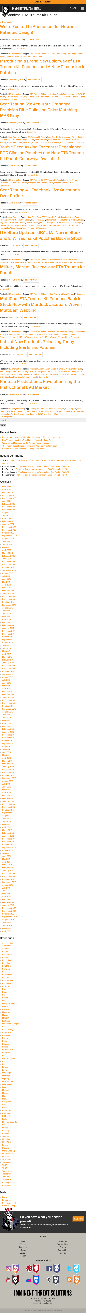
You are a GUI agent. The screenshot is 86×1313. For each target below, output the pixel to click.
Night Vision (7, 1110)
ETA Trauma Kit (36, 180)
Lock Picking (7, 1084)
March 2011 (7, 865)
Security (5, 1136)
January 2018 (8, 628)
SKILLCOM (6, 1142)
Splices (5, 1145)
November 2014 (9, 738)
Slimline (57, 183)
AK (63, 409)
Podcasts (23, 1247)
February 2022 (8, 504)
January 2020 (8, 559)
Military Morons (67, 294)
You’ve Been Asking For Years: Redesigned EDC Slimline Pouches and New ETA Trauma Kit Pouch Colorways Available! (42, 153)
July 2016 (6, 680)
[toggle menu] (82, 8)
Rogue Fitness (28, 228)
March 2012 (7, 830)
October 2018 (8, 602)
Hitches (5, 1044)
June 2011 (6, 856)
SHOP (73, 8)
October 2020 (8, 533)
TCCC (4, 1165)
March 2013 (7, 796)
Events (5, 1006)
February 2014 (8, 764)
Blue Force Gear (34, 217)
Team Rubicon (32, 223)
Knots (4, 1070)
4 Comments (74, 337)
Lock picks (41, 372)
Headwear (6, 1035)
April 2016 (6, 689)
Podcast (5, 1125)
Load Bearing (7, 1081)
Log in (4, 1197)
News (4, 1105)
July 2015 (6, 715)
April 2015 (6, 723)
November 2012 (8, 807)
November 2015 (9, 703)
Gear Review (57, 137)
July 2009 (6, 923)
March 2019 (7, 588)
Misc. (4, 1099)
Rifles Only (70, 140)
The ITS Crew (33, 39)
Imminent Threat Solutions (74, 137)
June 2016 (6, 683)
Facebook (65, 217)
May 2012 (6, 824)
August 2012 (7, 816)
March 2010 (7, 899)
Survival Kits (7, 1159)
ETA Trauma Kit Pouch (39, 54)
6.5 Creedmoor (66, 142)
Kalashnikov (5, 414)
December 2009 (9, 908)
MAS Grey (27, 142)
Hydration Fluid (55, 260)
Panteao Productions (20, 414)
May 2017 (6, 651)
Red (15, 99)
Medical (52, 94)
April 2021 (6, 518)
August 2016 (7, 677)
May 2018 (6, 617)
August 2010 (7, 885)
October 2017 (7, 637)
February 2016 (8, 694)
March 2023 (7, 492)
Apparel (5, 949)
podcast (42, 223)
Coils (4, 972)
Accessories (7, 943)
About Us (63, 1241)
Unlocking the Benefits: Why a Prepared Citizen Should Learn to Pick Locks (34, 437)
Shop (23, 1241)
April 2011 (6, 862)
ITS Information (15, 54)
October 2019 (8, 567)
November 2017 (8, 634)
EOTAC (32, 411)
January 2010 (8, 905)
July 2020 (6, 542)
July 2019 (6, 576)
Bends (5, 952)
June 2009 (7, 925)
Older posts (6, 22)
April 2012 (6, 827)
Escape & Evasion (9, 1004)
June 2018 (6, 614)
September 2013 (9, 778)
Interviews (6, 1053)
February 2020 (8, 556)
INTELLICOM (7, 1050)
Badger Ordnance (39, 142)
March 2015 (7, 726)
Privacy (5, 1128)
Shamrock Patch (30, 374)
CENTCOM (6, 966)
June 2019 (6, 579)
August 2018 (7, 608)
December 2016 (9, 666)
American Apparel (37, 369)
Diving (5, 992)
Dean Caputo (70, 409)
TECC (4, 1168)
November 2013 (9, 772)
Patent (3, 56)
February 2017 (8, 660)
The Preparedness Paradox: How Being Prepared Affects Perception (31, 446)
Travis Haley (47, 414)
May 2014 (6, 755)
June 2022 (7, 501)
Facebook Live (68, 225)
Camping (6, 963)
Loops (4, 1087)
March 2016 (7, 692)
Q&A (76, 225)
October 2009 (8, 914)
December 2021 (8, 507)
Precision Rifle (41, 140)
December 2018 (9, 596)
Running (6, 1133)
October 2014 (8, 741)
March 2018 (7, 622)
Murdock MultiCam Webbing (45, 337)
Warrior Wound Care (63, 262)
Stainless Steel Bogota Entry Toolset (20, 377)
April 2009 (6, 931)
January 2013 (8, 801)
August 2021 (7, 513)
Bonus (5, 957)
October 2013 (8, 775)
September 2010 (9, 882)
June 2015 (6, 718)
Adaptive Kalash (54, 409)
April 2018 (6, 619)
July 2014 (6, 749)
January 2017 (8, 663)
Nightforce (4, 223)
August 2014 (7, 746)
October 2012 (8, 810)
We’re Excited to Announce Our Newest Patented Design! (26, 443)
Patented (10, 56)
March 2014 (7, 761)
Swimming (6, 1162)
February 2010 (8, 902)
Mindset (11, 409)
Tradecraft (6, 1174)
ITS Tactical (5, 140)
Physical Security (9, 1122)
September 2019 (9, 570)
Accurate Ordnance (56, 140)
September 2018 (9, 605)
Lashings (6, 1076)
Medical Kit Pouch (27, 262)
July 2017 (6, 645)
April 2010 (6, 897)
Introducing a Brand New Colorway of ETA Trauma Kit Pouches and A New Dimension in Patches (43, 67)
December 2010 (9, 873)
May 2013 (6, 790)
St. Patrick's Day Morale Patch (51, 374)
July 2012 (6, 819)
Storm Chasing (8, 1151)
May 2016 (6, 686)
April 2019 (6, 585)
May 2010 (6, 894)
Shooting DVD (35, 414)
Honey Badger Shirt (8, 372)
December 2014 (9, 735)
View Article (20, 49)
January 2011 (7, 871)
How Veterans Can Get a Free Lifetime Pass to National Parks (28, 440)
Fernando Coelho (63, 411)
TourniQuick (54, 54)
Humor (5, 1047)
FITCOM (5, 1018)
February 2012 (8, 833)
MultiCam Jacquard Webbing (49, 334)
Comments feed (9, 1203)
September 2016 (9, 674)
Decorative (6, 983)
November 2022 (9, 498)
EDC (4, 1001)
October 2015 (8, 706)
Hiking (5, 1038)
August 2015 (7, 712)
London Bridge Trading (24, 140)
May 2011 (6, 859)
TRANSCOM (7, 1180)
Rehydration (49, 262)
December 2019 (9, 562)
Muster (81, 220)
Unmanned (7, 1185)
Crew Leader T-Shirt (54, 369)
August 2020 (8, 539)
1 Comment (79, 142)
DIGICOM (6, 986)
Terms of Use (62, 1244)
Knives (5, 1067)
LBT (12, 140)
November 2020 (9, 530)
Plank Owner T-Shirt (14, 374)
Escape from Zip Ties (56, 223)
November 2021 (8, 510)
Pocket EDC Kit (68, 183)
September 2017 (9, 640)
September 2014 (9, 744)
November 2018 (9, 599)
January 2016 (8, 697)
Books (23, 1250)
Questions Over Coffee (31, 225)
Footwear (6, 1021)
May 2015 (6, 720)
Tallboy (3, 97)
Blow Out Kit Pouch (38, 332)
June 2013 (6, 787)
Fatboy (10, 97)
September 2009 (9, 917)
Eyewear (5, 1009)
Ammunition (7, 946)
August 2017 (7, 642)
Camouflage (7, 960)
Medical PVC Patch (68, 372)
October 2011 (7, 845)
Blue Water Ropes (13, 228)
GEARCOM (6, 1032)
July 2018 (6, 611)
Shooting (6, 1139)
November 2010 (9, 876)
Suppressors (7, 1154)
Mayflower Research (54, 220)
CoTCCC (81, 94)
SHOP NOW (78, 1219)
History (5, 1041)
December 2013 (9, 770)
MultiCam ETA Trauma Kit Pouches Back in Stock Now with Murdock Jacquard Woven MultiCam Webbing (41, 305)
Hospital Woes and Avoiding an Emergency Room (23, 449)
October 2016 (8, 671)
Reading (5, 1131)
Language (6, 1073)
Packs (4, 1119)
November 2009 (9, 911)
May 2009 (6, 928)
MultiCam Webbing (70, 334)
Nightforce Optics (14, 142)
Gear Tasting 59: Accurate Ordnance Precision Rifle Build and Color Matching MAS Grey (38, 110)
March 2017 (7, 657)
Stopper (5, 1148)
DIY (3, 995)
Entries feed (7, 1200)
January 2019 (8, 593)
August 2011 (7, 850)
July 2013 (6, 784)
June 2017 (6, 648)
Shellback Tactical (17, 223)
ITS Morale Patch (42, 97)
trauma (74, 94)
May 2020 (6, 547)
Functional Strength (10, 1024)
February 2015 (8, 729)
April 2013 (6, 793)
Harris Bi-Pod (53, 142)
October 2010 (8, 879)
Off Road (6, 1116)
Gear (49, 137)
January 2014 (8, 767)
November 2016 (9, 669)
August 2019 (7, 573)
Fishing (5, 1015)
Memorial (6, 1093)
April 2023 (6, 490)
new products (34, 183)
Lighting (5, 1079)
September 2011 (9, 848)
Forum (23, 1256)
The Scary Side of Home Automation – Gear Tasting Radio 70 (44, 466)
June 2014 (6, 752)
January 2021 (8, 524)
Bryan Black (33, 394)
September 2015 (9, 709)
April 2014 (6, 758)
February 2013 (8, 798)
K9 (3, 1061)
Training (5, 1177)
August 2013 (7, 781)
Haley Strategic (77, 411)
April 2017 (6, 654)
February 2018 (8, 625)
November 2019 (9, 565)
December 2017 (8, 631)
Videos (23, 1244)
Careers (23, 1253)
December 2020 (9, 527)
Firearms (20, 409)
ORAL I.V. (39, 262)
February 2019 (8, 591)
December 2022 (9, 495)
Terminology (7, 1171)
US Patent (27, 56)
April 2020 (6, 550)
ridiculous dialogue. (74, 223)
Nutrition (6, 1113)
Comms (5, 978)
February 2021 (8, 521)
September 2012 (9, 813)
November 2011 (8, 842)
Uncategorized (8, 1183)
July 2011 (6, 853)
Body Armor (7, 954)
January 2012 (8, 836)
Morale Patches (63, 94)
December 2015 (9, 700)
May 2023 (6, 487)
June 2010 (6, 891)
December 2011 (8, 839)
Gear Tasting (13, 137)
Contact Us (63, 1250)
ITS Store (13, 183)
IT (3, 1056)
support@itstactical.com (43, 1303)
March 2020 (7, 553)
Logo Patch (29, 97)
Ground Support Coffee (51, 225)
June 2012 (6, 821)
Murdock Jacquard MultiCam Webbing (16, 337)
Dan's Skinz (18, 97)
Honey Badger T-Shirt (26, 372)
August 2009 (8, 920)
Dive (4, 989)
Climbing (6, 969)
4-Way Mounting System (71, 54)
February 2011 (8, 868)
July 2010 (6, 888)
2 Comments (41, 228)
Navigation (6, 1102)
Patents (18, 56)
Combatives (7, 975)
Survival (5, 1157)
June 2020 (7, 544)
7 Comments (79, 262)
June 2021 (6, 515)
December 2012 (8, 804)
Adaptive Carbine (39, 409)
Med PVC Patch (53, 372)
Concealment (7, 980)
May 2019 (6, 582)
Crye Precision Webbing (57, 332)
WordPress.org (8, 1206)
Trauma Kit (63, 337)
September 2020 (9, 536)
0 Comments (38, 56)
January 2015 (8, 732)
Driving (5, 998)
